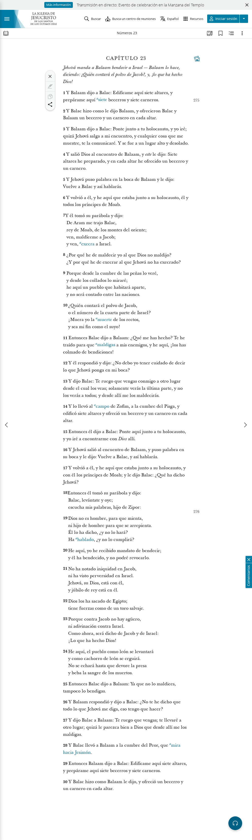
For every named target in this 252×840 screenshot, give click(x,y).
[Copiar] (50, 97)
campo (102, 406)
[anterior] (7, 425)
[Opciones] (242, 33)
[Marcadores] (220, 33)
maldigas (106, 345)
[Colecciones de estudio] (210, 33)
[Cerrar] (50, 76)
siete (102, 100)
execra (87, 244)
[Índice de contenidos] (6, 33)
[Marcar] (50, 86)
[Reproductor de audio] (235, 823)
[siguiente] (245, 425)
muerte (104, 320)
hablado (85, 540)
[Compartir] (50, 104)
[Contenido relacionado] (231, 33)
